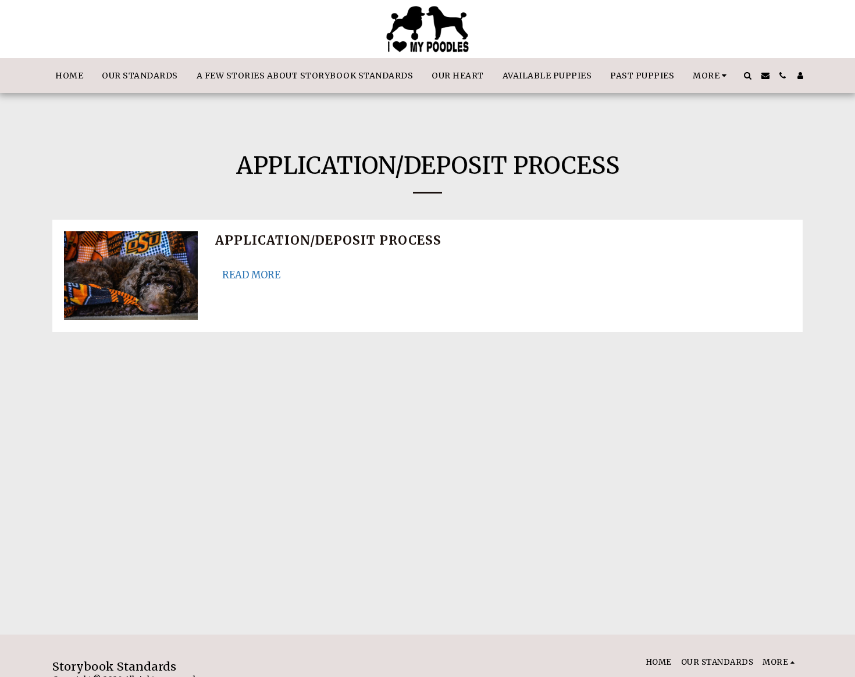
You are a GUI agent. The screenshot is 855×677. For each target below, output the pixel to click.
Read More (251, 275)
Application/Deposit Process (328, 240)
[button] (748, 75)
